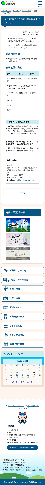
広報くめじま (16, 307)
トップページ (6, 11)
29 (39, 377)
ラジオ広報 (15, 298)
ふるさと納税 (16, 325)
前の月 (15, 382)
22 (39, 375)
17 (11, 375)
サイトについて (33, 406)
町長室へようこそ (18, 270)
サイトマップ (24, 408)
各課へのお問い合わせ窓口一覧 (23, 447)
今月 (22, 382)
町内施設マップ (17, 316)
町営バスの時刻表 (19, 279)
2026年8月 (22, 361)
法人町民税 (7, 13)
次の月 (30, 382)
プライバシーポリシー (16, 406)
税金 (35, 11)
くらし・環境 (26, 11)
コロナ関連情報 (17, 335)
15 (39, 372)
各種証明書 (15, 288)
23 (6, 377)
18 (17, 375)
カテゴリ (16, 11)
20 (28, 375)
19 (22, 375)
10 (11, 372)
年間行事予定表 (17, 344)
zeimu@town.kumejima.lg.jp (23, 180)
